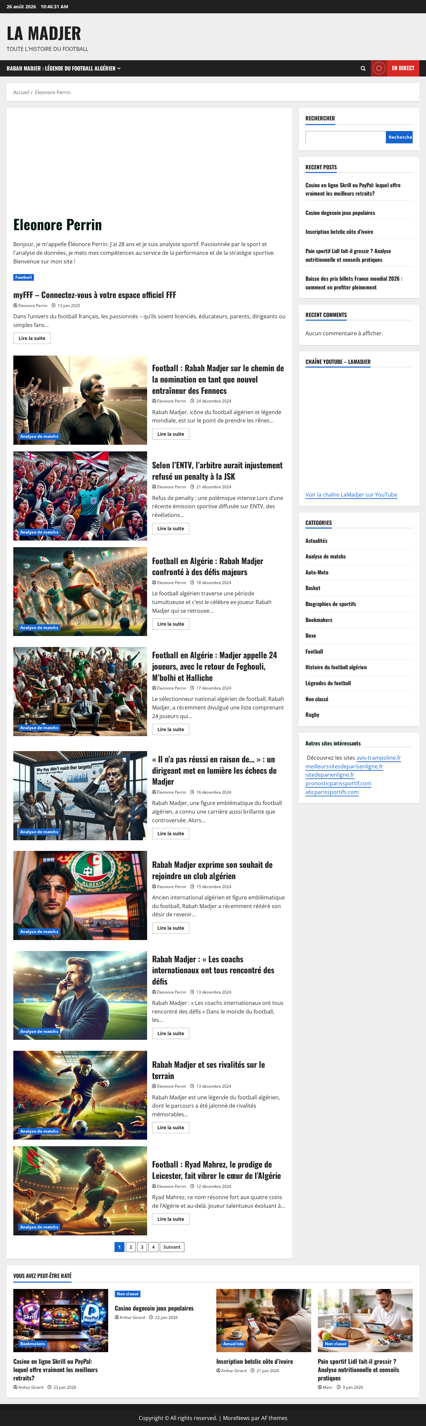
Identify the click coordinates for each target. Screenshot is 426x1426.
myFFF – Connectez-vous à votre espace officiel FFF (94, 294)
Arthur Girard (30, 1387)
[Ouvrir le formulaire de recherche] (363, 68)
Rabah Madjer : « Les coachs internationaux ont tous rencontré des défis (80, 995)
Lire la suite (35, 337)
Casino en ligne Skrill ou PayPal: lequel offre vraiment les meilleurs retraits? (353, 189)
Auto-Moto (317, 572)
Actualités (316, 540)
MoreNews (236, 1418)
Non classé (317, 699)
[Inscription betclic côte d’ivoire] (263, 1320)
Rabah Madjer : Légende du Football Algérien (61, 68)
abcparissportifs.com (332, 791)
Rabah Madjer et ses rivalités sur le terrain (80, 1095)
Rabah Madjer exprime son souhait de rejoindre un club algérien (80, 895)
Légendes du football (328, 683)
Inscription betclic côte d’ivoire (339, 232)
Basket (313, 588)
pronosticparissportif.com (338, 783)
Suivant (172, 1247)
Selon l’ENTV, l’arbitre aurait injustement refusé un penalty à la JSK (80, 496)
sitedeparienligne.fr (330, 774)
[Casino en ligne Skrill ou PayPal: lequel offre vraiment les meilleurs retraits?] (60, 1320)
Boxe (311, 635)
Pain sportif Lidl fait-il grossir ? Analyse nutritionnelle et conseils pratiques (348, 254)
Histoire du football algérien (336, 667)
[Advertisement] (149, 164)
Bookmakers (319, 619)
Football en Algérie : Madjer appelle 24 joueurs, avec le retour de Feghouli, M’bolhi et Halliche (80, 691)
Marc (327, 1387)
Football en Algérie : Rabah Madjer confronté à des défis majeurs (80, 591)
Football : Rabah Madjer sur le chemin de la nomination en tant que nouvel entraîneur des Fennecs (80, 400)
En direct (403, 68)
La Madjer (44, 32)
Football (23, 277)
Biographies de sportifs (331, 603)
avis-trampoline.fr (378, 757)
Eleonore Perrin (32, 305)
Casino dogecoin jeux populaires (340, 212)
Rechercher (320, 118)
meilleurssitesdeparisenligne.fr (344, 766)
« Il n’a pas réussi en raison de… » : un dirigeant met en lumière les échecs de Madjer (80, 795)
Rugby (312, 714)
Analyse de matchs (39, 436)
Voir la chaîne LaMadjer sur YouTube (351, 494)
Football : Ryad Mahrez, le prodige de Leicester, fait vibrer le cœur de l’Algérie (80, 1190)
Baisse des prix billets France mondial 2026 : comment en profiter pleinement (354, 282)
